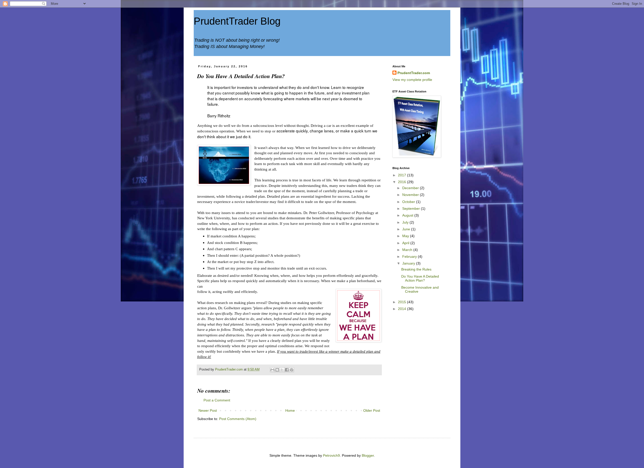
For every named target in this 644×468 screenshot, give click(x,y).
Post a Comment (217, 400)
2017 (402, 175)
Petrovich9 (331, 455)
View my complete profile (412, 80)
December (411, 188)
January (409, 263)
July (406, 222)
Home (290, 410)
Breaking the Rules (416, 269)
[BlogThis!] (277, 369)
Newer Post (207, 410)
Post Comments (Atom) (237, 419)
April (406, 243)
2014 (402, 309)
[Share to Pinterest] (291, 369)
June (406, 229)
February (410, 256)
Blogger (368, 455)
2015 (402, 302)
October (409, 202)
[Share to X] (282, 369)
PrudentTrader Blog (237, 21)
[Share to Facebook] (286, 369)
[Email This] (272, 369)
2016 (402, 182)
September (411, 208)
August (408, 215)
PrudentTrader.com (413, 73)
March (407, 250)
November (411, 195)
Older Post (371, 410)
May (406, 236)
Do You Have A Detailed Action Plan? (420, 278)
